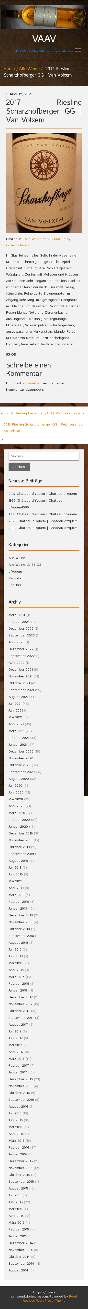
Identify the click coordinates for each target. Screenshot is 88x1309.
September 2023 (22, 635)
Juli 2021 (15, 703)
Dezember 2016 (21, 1079)
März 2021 (16, 731)
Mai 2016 (15, 1127)
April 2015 (16, 1215)
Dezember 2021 (21, 669)
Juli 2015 (15, 1195)
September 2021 (21, 690)
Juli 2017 (15, 1031)
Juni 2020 (16, 792)
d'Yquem (15, 571)
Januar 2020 (18, 826)
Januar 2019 (18, 908)
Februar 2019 (19, 901)
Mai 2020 (16, 799)
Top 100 (15, 585)
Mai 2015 (15, 1209)
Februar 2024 (19, 621)
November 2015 (21, 1168)
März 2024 (17, 615)
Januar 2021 (18, 744)
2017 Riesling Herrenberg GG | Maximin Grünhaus (45, 413)
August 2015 (18, 1188)
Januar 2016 (18, 1154)
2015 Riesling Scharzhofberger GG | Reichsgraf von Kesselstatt (44, 427)
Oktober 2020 (20, 765)
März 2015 (16, 1222)
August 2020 (19, 778)
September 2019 (21, 854)
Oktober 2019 (19, 847)
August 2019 (18, 860)
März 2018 (16, 976)
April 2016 (16, 1133)
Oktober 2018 (19, 929)
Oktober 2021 (19, 683)
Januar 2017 (18, 1072)
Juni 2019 (16, 874)
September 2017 (21, 1017)
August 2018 (18, 942)
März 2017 (16, 1058)
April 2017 (16, 1052)
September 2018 (21, 935)
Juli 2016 (15, 1113)
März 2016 (16, 1140)
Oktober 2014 (19, 1256)
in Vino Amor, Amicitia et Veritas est (44, 43)
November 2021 (21, 676)
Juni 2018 (16, 956)
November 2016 (21, 1086)
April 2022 (16, 662)
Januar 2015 (18, 1236)
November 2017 (21, 1004)
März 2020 (17, 813)
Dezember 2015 (21, 1161)
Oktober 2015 (19, 1174)
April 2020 (16, 806)
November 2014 (21, 1250)
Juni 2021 (16, 710)
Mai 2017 (15, 1045)
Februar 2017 (19, 1065)
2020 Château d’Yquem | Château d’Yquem (43, 521)
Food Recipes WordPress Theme (50, 1298)
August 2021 (18, 696)
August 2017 (18, 1024)
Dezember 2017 (21, 997)
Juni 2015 (16, 1202)
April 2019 (16, 888)
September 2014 (21, 1263)
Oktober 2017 (19, 1011)
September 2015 (21, 1181)
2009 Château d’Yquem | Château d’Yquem (43, 528)
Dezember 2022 (21, 649)
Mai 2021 (15, 717)
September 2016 (21, 1099)
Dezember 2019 (21, 833)
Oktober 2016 (19, 1093)
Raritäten (16, 578)
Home (9, 69)
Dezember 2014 (21, 1243)
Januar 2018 (18, 990)
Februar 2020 (19, 819)
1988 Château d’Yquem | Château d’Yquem (43, 514)
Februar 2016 (19, 1147)
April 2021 (16, 724)
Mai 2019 (15, 881)
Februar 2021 (19, 737)
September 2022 (22, 656)
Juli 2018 (15, 949)
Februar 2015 (19, 1229)
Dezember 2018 (21, 915)
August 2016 (18, 1106)
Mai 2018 (15, 963)
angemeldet (31, 383)
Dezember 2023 (21, 628)
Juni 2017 (16, 1038)
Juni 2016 (16, 1120)
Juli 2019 (15, 867)
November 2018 (21, 922)
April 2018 (16, 970)
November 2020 (21, 758)
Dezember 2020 (21, 751)
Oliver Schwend (18, 245)
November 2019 (21, 840)
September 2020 (22, 772)
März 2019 (16, 894)
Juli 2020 (15, 785)
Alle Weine (29, 69)
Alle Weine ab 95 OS (25, 564)
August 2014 (18, 1270)
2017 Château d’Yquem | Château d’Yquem (43, 493)
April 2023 (16, 642)
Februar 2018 (19, 983)
